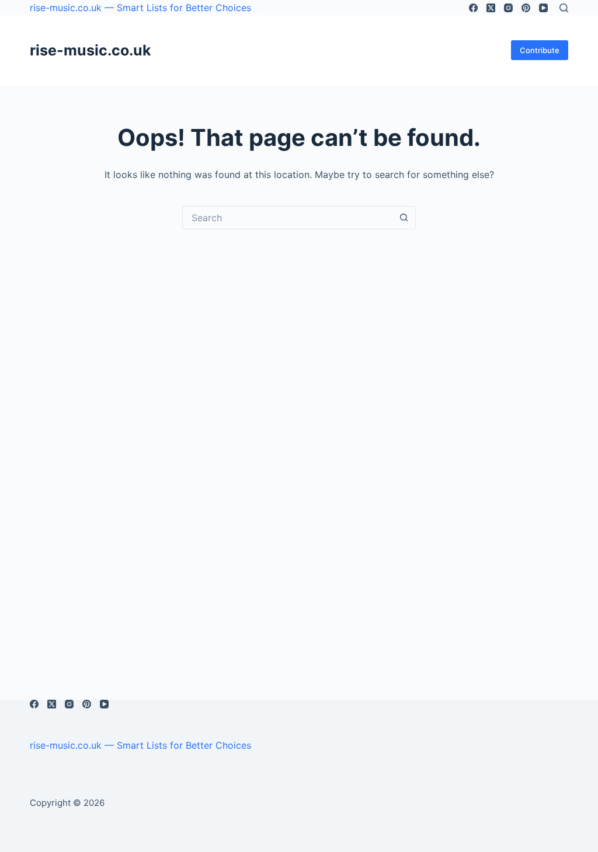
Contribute (539, 50)
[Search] (563, 8)
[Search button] (404, 217)
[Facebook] (473, 8)
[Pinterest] (525, 8)
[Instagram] (508, 8)
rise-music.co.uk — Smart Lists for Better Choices (140, 7)
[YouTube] (543, 8)
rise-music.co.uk (90, 50)
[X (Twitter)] (490, 8)
